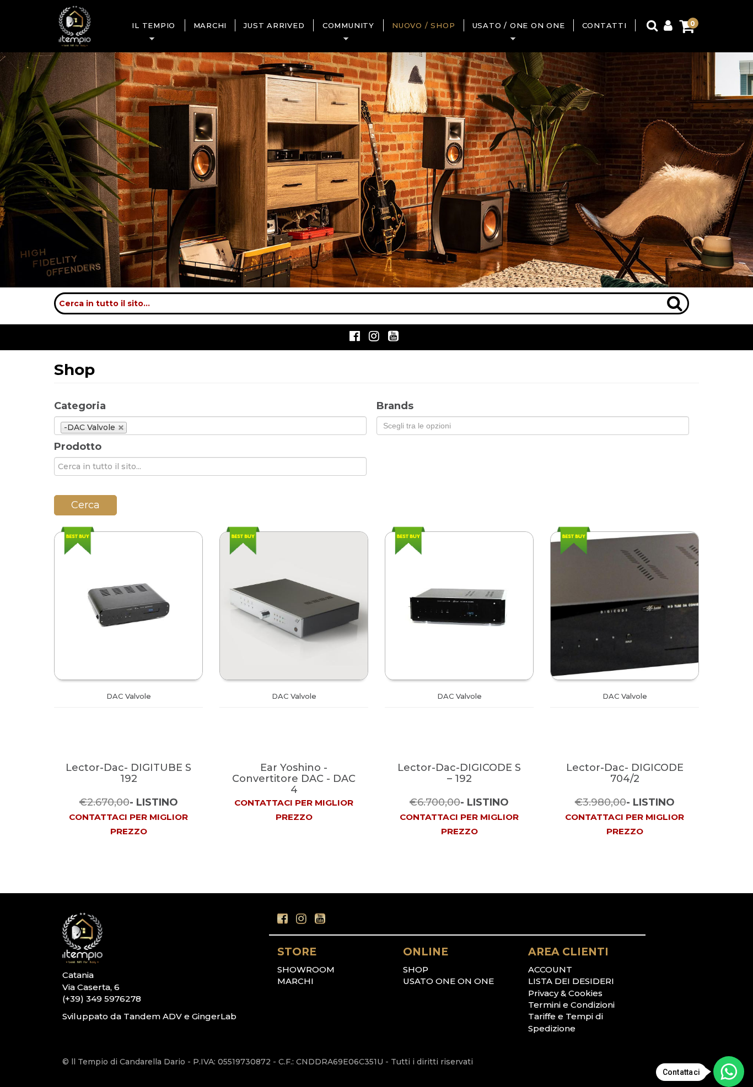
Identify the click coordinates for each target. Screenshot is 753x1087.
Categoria (80, 406)
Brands (394, 406)
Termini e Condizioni (571, 1004)
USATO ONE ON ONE (448, 981)
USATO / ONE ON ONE (514, 26)
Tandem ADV (152, 1016)
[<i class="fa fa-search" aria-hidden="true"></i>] (674, 298)
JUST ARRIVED (274, 25)
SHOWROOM (306, 969)
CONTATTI (604, 25)
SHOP (415, 969)
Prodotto (77, 447)
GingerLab (214, 1016)
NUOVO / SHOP (423, 25)
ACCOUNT (550, 969)
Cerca (85, 505)
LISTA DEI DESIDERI (571, 981)
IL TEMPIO (149, 26)
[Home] (74, 26)
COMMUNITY (344, 26)
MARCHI (210, 25)
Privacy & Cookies (565, 993)
